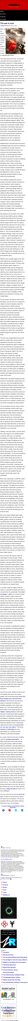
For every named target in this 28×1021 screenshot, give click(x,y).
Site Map (16, 1020)
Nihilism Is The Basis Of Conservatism (14, 962)
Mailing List (6, 895)
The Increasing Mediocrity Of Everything (15, 957)
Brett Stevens (5, 25)
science (3, 16)
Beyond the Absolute (9, 967)
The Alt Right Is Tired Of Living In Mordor (15, 960)
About (5, 882)
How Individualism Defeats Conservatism (15, 982)
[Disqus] (12, 828)
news (2, 11)
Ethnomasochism (8, 955)
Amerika (11, 1020)
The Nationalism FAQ (9, 965)
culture (3, 19)
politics (3, 14)
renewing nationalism (12, 739)
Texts (4, 890)
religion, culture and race (8, 711)
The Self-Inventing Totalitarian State (13, 975)
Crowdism (6, 952)
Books (5, 887)
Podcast (5, 885)
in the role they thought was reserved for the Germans (12, 698)
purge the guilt (10, 788)
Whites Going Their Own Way (11, 980)
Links (4, 892)
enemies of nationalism (7, 729)
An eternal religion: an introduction (10, 806)
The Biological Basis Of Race (11, 977)
